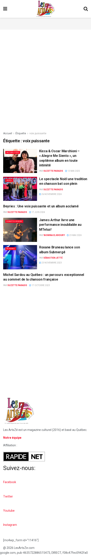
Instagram (10, 524)
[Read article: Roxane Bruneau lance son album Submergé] (20, 257)
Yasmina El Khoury (54, 235)
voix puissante (37, 133)
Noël (9, 180)
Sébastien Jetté (53, 258)
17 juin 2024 (38, 212)
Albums (11, 248)
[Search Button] (86, 9)
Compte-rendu (14, 221)
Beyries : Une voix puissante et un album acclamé (41, 206)
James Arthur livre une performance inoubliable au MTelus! (60, 225)
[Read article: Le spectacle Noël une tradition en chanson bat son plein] (20, 189)
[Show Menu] (5, 9)
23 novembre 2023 (51, 263)
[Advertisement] (45, 23)
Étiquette (20, 133)
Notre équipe (12, 437)
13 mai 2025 (73, 171)
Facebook (9, 482)
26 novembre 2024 (51, 194)
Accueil (7, 133)
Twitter (8, 496)
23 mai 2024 (75, 235)
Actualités (13, 152)
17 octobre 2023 (40, 285)
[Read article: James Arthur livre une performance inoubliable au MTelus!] (20, 230)
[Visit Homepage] (45, 8)
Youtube (9, 510)
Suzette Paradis (53, 171)
